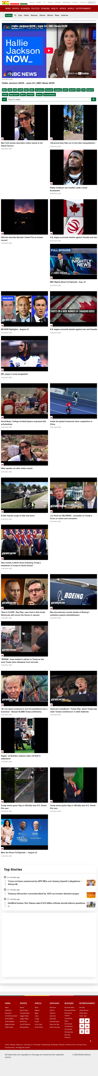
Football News (24, 1013)
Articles (52, 1010)
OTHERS (30, 94)
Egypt (36, 1013)
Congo (37, 1019)
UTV (83, 90)
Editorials (53, 1019)
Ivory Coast (38, 1024)
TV (44, 2)
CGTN (20, 90)
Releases (34, 15)
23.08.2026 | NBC (6, 568)
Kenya (37, 1021)
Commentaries (54, 1021)
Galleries (64, 15)
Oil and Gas (68, 1029)
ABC (32, 90)
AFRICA (63, 8)
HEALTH (54, 8)
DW (15, 90)
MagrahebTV (14, 94)
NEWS (8, 8)
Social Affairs (9, 1019)
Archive (9, 15)
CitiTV (65, 90)
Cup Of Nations (25, 1024)
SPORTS (15, 8)
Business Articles (70, 1010)
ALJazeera (40, 90)
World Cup (23, 1021)
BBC (4, 90)
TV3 (78, 90)
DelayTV (90, 90)
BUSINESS (25, 8)
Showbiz (82, 1007)
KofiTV (5, 94)
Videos (50, 2)
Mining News (69, 1032)
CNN (10, 90)
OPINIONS (45, 8)
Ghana (75, 2)
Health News (9, 1027)
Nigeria (37, 1010)
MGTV (23, 94)
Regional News (10, 1024)
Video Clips (83, 1016)
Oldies (26, 15)
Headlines (8, 1010)
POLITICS (35, 8)
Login (90, 2)
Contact (83, 2)
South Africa (39, 1027)
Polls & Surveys (55, 1027)
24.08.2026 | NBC (6, 149)
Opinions (53, 1007)
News (57, 15)
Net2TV (72, 90)
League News (24, 1016)
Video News (83, 1013)
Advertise (66, 2)
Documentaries (49, 94)
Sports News (24, 1010)
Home (32, 2)
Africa (36, 1007)
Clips (20, 15)
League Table (24, 1019)
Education (8, 1013)
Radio (38, 2)
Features (52, 1013)
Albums (42, 15)
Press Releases (9, 1021)
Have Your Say (54, 1024)
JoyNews (57, 90)
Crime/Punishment (11, 1016)
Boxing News (24, 1027)
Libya (36, 1016)
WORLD (71, 8)
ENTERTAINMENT (83, 8)
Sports (22, 1007)
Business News (69, 1007)
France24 (49, 90)
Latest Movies (83, 1010)
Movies (58, 2)
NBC (26, 90)
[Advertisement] (48, 1057)
